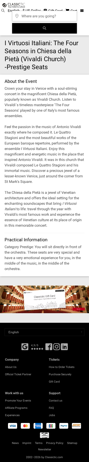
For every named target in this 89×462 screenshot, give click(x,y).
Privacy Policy (54, 443)
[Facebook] (24, 346)
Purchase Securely (60, 374)
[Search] (44, 28)
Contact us (55, 400)
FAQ (51, 408)
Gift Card (54, 381)
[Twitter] (56, 348)
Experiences (12, 415)
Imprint (26, 443)
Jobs (52, 415)
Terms (38, 443)
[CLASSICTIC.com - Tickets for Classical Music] (13, 5)
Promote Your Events (18, 400)
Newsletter (44, 449)
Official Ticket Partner (18, 374)
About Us (10, 367)
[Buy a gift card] (44, 299)
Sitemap (72, 443)
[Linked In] (64, 348)
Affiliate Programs (16, 408)
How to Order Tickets (61, 367)
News (15, 443)
